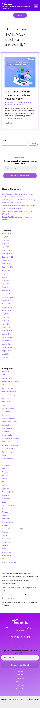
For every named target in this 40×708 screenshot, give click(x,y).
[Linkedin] (15, 637)
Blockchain (6, 415)
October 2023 (6, 344)
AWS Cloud (6, 402)
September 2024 (7, 307)
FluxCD (4, 469)
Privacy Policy (20, 685)
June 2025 (5, 277)
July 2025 (5, 274)
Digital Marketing (7, 458)
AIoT (4, 385)
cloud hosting (6, 432)
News (4, 515)
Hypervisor (5, 489)
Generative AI (6, 472)
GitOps (4, 475)
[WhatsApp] (25, 637)
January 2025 (6, 294)
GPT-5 (4, 482)
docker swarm (7, 465)
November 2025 (7, 260)
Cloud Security (7, 435)
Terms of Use (20, 689)
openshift (5, 519)
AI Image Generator (8, 378)
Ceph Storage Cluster (9, 422)
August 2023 (6, 351)
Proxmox (5, 525)
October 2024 (6, 304)
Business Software (8, 418)
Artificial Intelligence (9, 392)
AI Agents (5, 375)
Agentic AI (5, 371)
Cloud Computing (8, 428)
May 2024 (5, 321)
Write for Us (20, 682)
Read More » (9, 123)
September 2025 (7, 267)
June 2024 (5, 317)
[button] (20, 15)
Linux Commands (8, 505)
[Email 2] (28, 637)
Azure (4, 405)
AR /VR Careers (7, 388)
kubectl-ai (5, 495)
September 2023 (7, 347)
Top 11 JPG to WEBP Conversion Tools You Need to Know (18, 95)
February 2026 (7, 254)
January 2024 (6, 334)
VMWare (5, 549)
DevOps (4, 455)
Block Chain (6, 412)
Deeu (4, 217)
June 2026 (5, 240)
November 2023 (7, 341)
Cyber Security (7, 452)
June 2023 (5, 357)
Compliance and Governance (12, 438)
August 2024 (6, 310)
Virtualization (6, 542)
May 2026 (5, 244)
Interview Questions (9, 492)
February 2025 (7, 290)
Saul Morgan (6, 194)
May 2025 (5, 280)
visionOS (5, 545)
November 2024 (7, 300)
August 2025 (6, 270)
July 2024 (5, 314)
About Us (20, 671)
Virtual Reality (6, 539)
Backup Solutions (8, 408)
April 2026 (5, 247)
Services (20, 674)
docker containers (8, 462)
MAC (3, 509)
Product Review (7, 522)
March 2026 (6, 250)
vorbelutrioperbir (7, 200)
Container (5, 442)
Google (4, 479)
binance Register (7, 211)
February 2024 (7, 331)
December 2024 (7, 297)
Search (4, 140)
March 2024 (6, 327)
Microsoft (5, 512)
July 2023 (5, 354)
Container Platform (8, 448)
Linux (4, 502)
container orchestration (10, 445)
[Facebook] (11, 637)
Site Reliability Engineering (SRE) (13, 529)
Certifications (6, 425)
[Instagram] (18, 637)
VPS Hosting (6, 555)
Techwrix (15, 699)
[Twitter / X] (22, 637)
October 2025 (6, 264)
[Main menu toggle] (36, 6)
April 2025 (5, 284)
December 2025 (7, 257)
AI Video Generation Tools (11, 381)
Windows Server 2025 (9, 562)
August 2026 (6, 234)
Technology (8, 104)
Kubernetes (6, 499)
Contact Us (20, 678)
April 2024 (5, 324)
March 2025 (6, 287)
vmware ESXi (6, 552)
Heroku (4, 485)
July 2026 (5, 237)
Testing (4, 535)
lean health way (7, 206)
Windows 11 (6, 559)
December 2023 (7, 337)
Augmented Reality (8, 395)
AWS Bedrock (6, 398)
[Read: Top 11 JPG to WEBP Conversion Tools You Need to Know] (20, 72)
